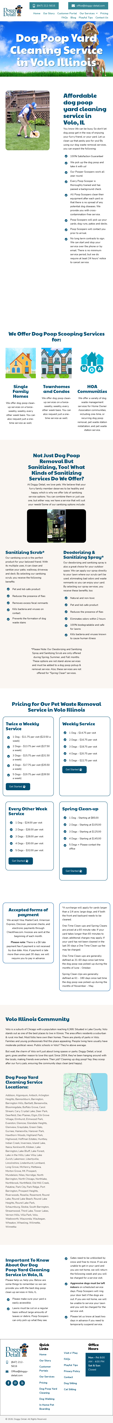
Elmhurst (20, 1119)
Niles (22, 1175)
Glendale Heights (37, 1123)
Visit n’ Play (71, 1353)
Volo (35, 1215)
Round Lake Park (24, 1202)
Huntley (42, 1139)
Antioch (33, 1095)
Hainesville (21, 1131)
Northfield (25, 1183)
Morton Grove (13, 1171)
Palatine (10, 1187)
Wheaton (11, 1222)
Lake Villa (30, 1155)
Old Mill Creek (40, 1183)
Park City (21, 1187)
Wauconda (26, 1218)
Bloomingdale (13, 1107)
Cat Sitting (70, 1389)
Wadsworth (12, 1218)
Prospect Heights (28, 1191)
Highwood (11, 1139)
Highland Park (34, 1135)
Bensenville (40, 1103)
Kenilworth (19, 1147)
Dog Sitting (70, 1383)
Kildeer (30, 1147)
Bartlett (28, 1103)
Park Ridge (33, 1187)
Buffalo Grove (30, 1107)
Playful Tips (71, 1365)
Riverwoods (12, 1195)
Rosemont (35, 1195)
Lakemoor (19, 1159)
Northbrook (12, 1183)
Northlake (41, 1179)
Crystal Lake (28, 1111)
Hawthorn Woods (15, 1135)
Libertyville (32, 1159)
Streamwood (13, 1210)
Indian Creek (13, 1143)
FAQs (67, 1359)
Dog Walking (46, 1399)
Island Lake (38, 1143)
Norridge (31, 1175)
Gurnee (10, 1131)
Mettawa (36, 1167)
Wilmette (34, 1222)
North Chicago (26, 1179)
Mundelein (12, 1175)
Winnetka (11, 1226)
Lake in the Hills (15, 1155)
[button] (44, 5)
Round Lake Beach (22, 1198)
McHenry (25, 1167)
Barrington (37, 1099)
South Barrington (39, 1206)
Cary (17, 1111)
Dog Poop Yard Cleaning (48, 1390)
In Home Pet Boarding (46, 1407)
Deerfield (11, 1115)
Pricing (43, 1382)
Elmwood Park (34, 1119)
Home (42, 1354)
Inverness (25, 1143)
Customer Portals (45, 1368)
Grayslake (22, 1127)
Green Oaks (35, 1127)
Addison (10, 1095)
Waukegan (39, 1218)
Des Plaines (23, 1115)
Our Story (45, 1360)
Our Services (46, 1376)
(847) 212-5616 (17, 1364)
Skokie (24, 1206)
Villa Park (26, 1215)
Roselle (24, 1195)
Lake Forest (37, 1151)
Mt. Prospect (29, 1171)
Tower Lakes (41, 1210)
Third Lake (27, 1210)
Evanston (11, 1123)
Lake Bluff (24, 1151)
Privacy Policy (72, 1371)
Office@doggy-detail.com (19, 1373)
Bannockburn (22, 1099)
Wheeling (22, 1222)
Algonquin (22, 1095)
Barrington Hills (14, 1103)
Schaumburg (13, 1206)
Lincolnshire (12, 1163)
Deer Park (41, 1111)
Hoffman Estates (27, 1139)
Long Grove (12, 1167)
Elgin (34, 1115)
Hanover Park (36, 1131)
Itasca (9, 1147)
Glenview (11, 1127)
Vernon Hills (12, 1215)
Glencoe (21, 1123)
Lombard (39, 1163)
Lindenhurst (26, 1163)
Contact (68, 1377)
